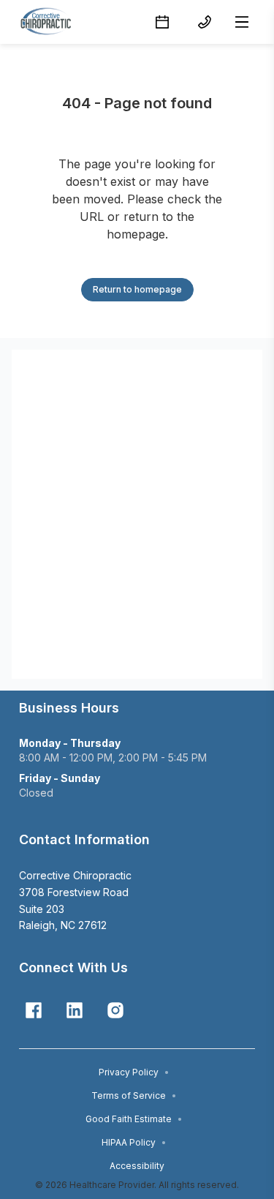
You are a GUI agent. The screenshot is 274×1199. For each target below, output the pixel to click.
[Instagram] (115, 1010)
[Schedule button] (162, 22)
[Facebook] (33, 1010)
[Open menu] (242, 22)
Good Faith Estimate (134, 1118)
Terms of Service (134, 1095)
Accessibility (137, 1165)
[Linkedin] (74, 1010)
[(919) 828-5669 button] (204, 22)
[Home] (50, 22)
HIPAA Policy (134, 1142)
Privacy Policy (134, 1072)
